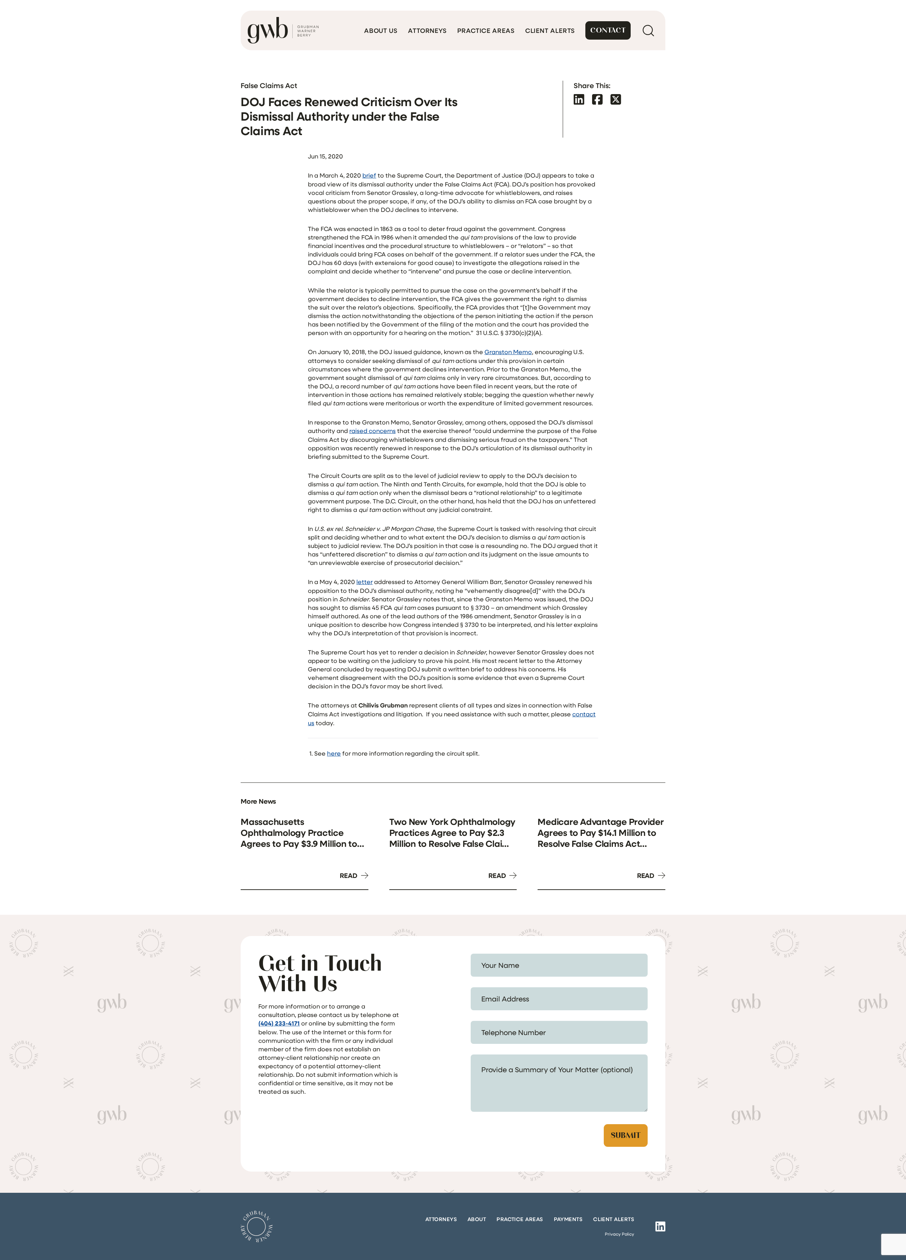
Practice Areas (486, 30)
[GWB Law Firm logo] (283, 30)
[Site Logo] (257, 1226)
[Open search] (648, 30)
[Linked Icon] (660, 1226)
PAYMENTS (568, 1219)
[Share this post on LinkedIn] (579, 99)
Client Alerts (550, 30)
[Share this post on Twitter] (615, 99)
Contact (608, 30)
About (477, 1219)
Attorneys (427, 30)
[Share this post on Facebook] (597, 99)
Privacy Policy (619, 1234)
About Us (380, 30)
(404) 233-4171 (279, 1023)
